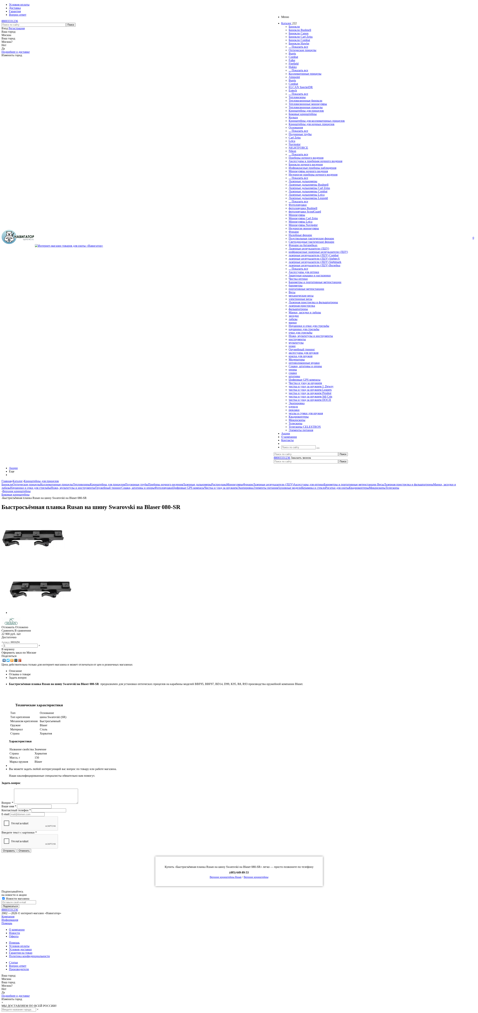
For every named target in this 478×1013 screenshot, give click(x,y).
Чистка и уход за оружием (305, 383)
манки (293, 322)
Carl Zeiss (295, 137)
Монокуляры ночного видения (308, 171)
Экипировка (297, 403)
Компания (7, 916)
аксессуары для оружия (303, 352)
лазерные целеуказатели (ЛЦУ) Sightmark (315, 262)
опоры (293, 369)
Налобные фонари (300, 235)
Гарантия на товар (20, 952)
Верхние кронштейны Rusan (225, 877)
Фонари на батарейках (303, 245)
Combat (293, 56)
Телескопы (295, 423)
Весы (292, 292)
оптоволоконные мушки (304, 362)
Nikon (292, 151)
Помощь (6, 923)
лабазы (293, 319)
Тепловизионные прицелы (306, 107)
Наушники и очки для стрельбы (309, 325)
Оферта (13, 936)
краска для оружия (300, 356)
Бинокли (294, 26)
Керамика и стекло (313, 487)
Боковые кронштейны (303, 114)
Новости (14, 933)
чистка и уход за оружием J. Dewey (311, 386)
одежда (293, 406)
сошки (293, 373)
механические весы (301, 295)
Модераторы (297, 359)
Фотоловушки (298, 204)
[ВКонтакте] (4, 660)
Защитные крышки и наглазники (310, 275)
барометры (295, 285)
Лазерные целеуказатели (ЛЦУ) (309, 248)
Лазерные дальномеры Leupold (308, 198)
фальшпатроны (298, 309)
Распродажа (218, 484)
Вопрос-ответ (17, 965)
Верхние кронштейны (256, 877)
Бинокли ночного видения (306, 164)
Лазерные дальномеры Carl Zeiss (309, 188)
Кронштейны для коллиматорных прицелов (317, 120)
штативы (294, 376)
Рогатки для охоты (337, 487)
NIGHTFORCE (298, 147)
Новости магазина (17, 898)
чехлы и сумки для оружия (306, 413)
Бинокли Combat (299, 40)
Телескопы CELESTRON (305, 426)
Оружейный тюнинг (302, 349)
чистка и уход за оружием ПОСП (310, 399)
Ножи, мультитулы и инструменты (311, 336)
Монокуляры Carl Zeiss (303, 218)
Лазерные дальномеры (303, 181)
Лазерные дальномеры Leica (307, 194)
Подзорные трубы (300, 134)
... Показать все (298, 46)
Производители (19, 969)
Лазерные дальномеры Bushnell (308, 184)
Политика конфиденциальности (29, 956)
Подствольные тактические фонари (311, 238)
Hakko (293, 67)
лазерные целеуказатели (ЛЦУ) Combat (314, 255)
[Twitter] (8, 660)
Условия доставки (20, 949)
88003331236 (9, 21)
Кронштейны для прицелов (306, 110)
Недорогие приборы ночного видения (313, 174)
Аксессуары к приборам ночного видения (315, 161)
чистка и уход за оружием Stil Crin (310, 396)
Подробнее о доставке (15, 51)
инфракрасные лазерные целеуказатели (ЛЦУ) (318, 251)
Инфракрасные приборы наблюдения (312, 167)
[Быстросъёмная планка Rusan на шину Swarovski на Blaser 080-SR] (33, 561)
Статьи (13, 962)
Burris (292, 53)
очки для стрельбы (300, 332)
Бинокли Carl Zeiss (301, 36)
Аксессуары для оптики (304, 272)
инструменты (297, 339)
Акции (13, 468)
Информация (9, 919)
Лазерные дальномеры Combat (308, 191)
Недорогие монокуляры (304, 228)
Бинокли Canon (298, 33)
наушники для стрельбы (304, 329)
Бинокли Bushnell (300, 30)
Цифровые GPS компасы (304, 379)
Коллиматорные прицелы (305, 73)
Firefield (294, 63)
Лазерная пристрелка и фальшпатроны (313, 302)
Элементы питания (301, 430)
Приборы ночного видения (306, 157)
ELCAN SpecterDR (301, 87)
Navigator (294, 144)
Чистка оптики (298, 278)
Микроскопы (297, 420)
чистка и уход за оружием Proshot (310, 393)
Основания (296, 127)
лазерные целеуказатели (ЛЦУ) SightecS (314, 258)
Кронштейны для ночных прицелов (311, 124)
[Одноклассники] (12, 660)
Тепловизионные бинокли (305, 100)
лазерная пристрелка (302, 305)
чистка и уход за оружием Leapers (310, 389)
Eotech (293, 90)
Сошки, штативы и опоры (305, 366)
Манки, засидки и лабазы (305, 312)
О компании (17, 929)
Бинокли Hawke (299, 43)
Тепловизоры (297, 97)
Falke (292, 60)
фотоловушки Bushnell (303, 208)
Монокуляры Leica (300, 221)
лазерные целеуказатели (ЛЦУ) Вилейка (314, 265)
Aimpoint (294, 77)
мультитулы (296, 342)
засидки (294, 315)
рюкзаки (294, 410)
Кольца (293, 117)
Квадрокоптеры (299, 416)
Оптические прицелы (302, 50)
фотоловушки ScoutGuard (305, 211)
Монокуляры (297, 214)
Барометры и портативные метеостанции (315, 282)
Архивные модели (289, 487)
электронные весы (300, 299)
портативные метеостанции (306, 288)
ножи (292, 346)
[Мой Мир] (16, 660)
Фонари (294, 231)
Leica (292, 141)
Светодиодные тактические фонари (311, 241)
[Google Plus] (20, 660)
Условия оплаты (19, 946)
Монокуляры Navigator (303, 225)
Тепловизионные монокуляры (308, 104)
